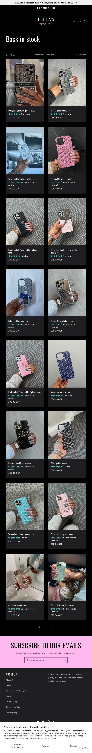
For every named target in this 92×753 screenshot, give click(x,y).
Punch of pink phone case (62, 534)
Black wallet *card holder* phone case (22, 251)
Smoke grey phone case (61, 110)
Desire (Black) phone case (19, 463)
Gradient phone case (17, 605)
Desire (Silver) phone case (62, 321)
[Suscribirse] (64, 660)
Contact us (10, 685)
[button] (7, 21)
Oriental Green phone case (62, 605)
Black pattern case (59, 463)
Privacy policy (11, 702)
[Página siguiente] (52, 627)
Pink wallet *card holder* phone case (24, 392)
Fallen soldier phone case (19, 321)
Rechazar (73, 746)
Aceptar (45, 746)
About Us (10, 680)
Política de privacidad (47, 738)
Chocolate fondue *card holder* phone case (64, 251)
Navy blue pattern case (61, 392)
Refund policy (11, 713)
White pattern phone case (19, 179)
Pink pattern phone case (61, 179)
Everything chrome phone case (21, 110)
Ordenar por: (39, 55)
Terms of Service (13, 707)
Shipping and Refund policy (17, 691)
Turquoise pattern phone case (21, 534)
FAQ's (8, 696)
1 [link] (39, 627)
